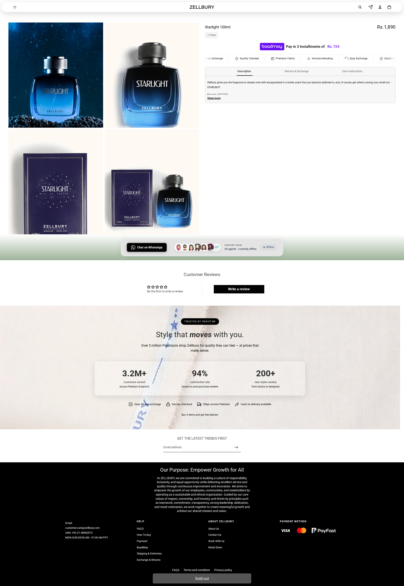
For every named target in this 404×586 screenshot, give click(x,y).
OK (77, 20)
